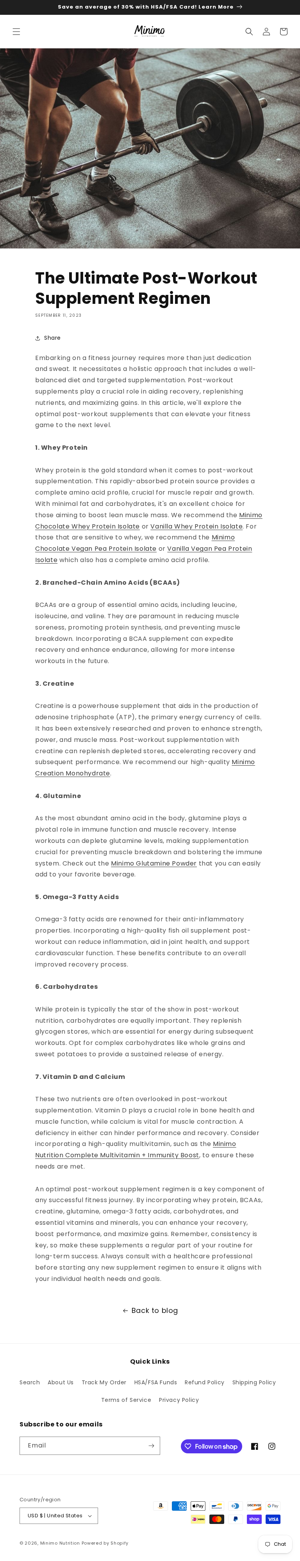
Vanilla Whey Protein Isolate (196, 526)
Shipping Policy (254, 1382)
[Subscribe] (151, 1446)
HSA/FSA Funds (155, 1382)
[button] (16, 31)
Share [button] (52, 338)
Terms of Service (126, 1400)
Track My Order (104, 1382)
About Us (61, 1382)
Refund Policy (205, 1382)
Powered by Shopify (105, 1543)
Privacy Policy (179, 1400)
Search (30, 1382)
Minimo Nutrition (60, 1543)
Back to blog (155, 1310)
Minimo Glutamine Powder (154, 863)
